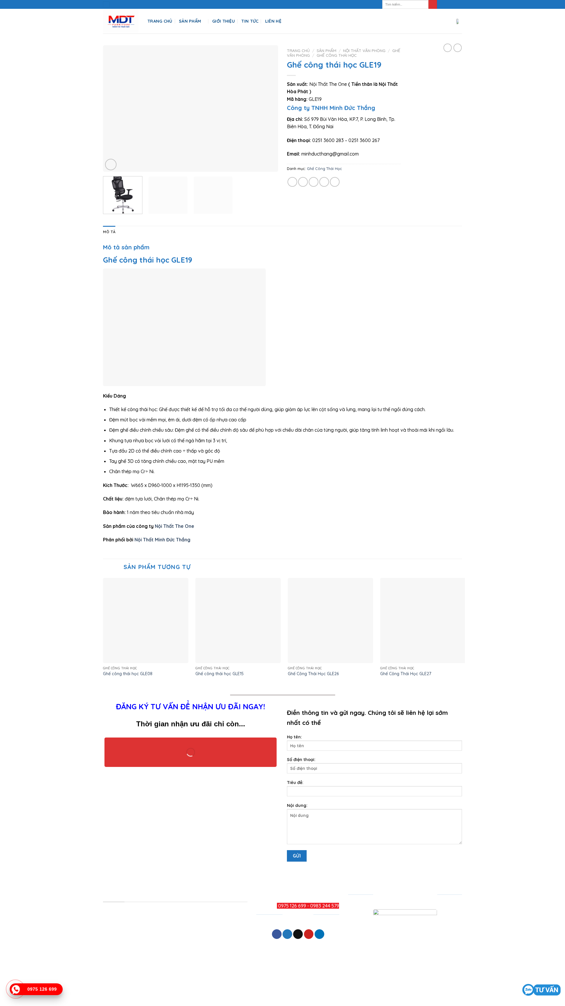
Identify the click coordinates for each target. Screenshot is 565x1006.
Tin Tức (249, 21)
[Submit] (432, 4)
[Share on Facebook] (292, 182)
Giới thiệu (223, 21)
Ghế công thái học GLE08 (127, 673)
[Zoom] (111, 164)
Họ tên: (294, 737)
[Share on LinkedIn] (335, 182)
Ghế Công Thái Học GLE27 (405, 673)
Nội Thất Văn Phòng (364, 50)
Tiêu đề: (295, 782)
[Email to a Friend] (313, 182)
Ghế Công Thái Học (337, 55)
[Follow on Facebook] (442, 4)
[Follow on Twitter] (453, 4)
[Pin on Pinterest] (324, 182)
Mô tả (109, 231)
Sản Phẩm (190, 21)
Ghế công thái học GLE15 (219, 673)
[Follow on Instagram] (448, 4)
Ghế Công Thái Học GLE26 (313, 673)
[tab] (109, 232)
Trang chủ (298, 50)
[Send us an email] (459, 4)
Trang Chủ (159, 21)
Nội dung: (297, 805)
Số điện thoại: (301, 759)
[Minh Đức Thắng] (121, 21)
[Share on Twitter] (303, 182)
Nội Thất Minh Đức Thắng (162, 540)
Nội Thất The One (175, 526)
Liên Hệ (273, 21)
